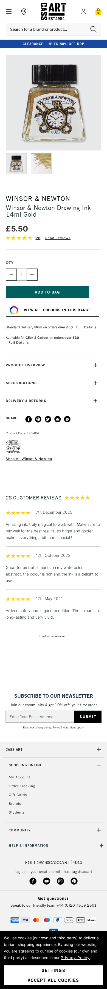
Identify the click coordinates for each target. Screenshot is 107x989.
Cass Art (14, 749)
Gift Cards (18, 795)
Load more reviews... (54, 636)
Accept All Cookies (53, 980)
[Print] (67, 419)
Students (17, 812)
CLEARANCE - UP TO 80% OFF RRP (53, 44)
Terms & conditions (64, 727)
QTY (9, 262)
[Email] (57, 419)
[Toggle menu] (8, 11)
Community (20, 830)
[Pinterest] (38, 419)
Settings (53, 970)
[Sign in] (83, 11)
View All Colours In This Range (57, 310)
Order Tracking (22, 786)
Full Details (86, 327)
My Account (19, 777)
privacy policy (43, 727)
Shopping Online (25, 765)
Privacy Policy (75, 957)
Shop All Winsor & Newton (29, 458)
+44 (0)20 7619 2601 (77, 905)
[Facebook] (28, 419)
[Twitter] (48, 419)
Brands (15, 803)
